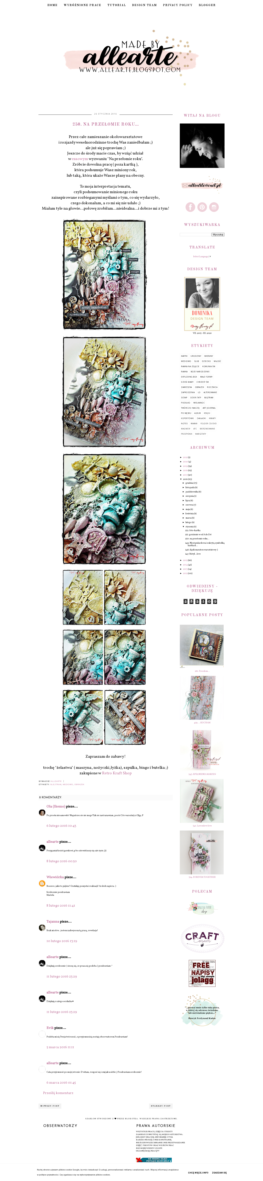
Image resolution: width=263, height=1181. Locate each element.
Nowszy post (49, 1106)
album (197, 413)
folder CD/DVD (209, 423)
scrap (184, 397)
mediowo (68, 784)
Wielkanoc (199, 402)
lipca (188, 500)
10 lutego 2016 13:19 (62, 941)
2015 (185, 560)
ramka (184, 371)
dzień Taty (195, 397)
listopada (190, 487)
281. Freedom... (202, 671)
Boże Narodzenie (200, 371)
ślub (196, 361)
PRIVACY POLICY (178, 5)
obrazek (79, 784)
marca (189, 518)
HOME (52, 5)
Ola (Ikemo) (56, 806)
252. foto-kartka (192, 530)
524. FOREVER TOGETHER (202, 877)
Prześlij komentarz (58, 1093)
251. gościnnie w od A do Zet (198, 534)
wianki (194, 423)
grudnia (190, 483)
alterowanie (210, 392)
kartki (184, 356)
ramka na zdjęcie (190, 366)
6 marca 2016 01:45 (61, 1082)
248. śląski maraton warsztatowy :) (201, 549)
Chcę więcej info (198, 1173)
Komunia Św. (209, 366)
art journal (209, 408)
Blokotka (131, 1118)
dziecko (206, 361)
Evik (50, 1027)
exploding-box (189, 377)
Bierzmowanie (207, 428)
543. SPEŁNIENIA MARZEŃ (202, 774)
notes (184, 423)
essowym (80, 159)
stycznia (190, 526)
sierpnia (190, 496)
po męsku (186, 413)
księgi (207, 413)
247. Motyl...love (193, 554)
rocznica (212, 387)
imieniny (208, 356)
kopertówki (187, 418)
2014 (185, 564)
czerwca (190, 505)
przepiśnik (186, 434)
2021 (185, 457)
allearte (53, 841)
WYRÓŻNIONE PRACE (82, 5)
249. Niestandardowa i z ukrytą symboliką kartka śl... (205, 544)
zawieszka (186, 387)
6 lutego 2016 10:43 (61, 825)
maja (188, 509)
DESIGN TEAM (144, 5)
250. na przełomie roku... (197, 538)
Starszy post (161, 1106)
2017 (185, 475)
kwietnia (190, 513)
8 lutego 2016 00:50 (62, 861)
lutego (189, 522)
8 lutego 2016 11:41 (61, 905)
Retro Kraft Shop (117, 773)
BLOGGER (207, 5)
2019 (185, 466)
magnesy (185, 428)
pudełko (185, 402)
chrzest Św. (202, 382)
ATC (195, 428)
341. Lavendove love (202, 825)
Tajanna (53, 921)
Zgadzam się (219, 1173)
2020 (185, 461)
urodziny (196, 356)
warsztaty (200, 434)
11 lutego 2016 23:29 (62, 976)
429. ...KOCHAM (202, 722)
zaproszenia (188, 392)
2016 (185, 479)
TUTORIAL (116, 5)
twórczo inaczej (190, 408)
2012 (185, 573)
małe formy (206, 377)
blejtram (55, 784)
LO (199, 392)
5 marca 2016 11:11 (60, 1047)
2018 (185, 470)
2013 (185, 569)
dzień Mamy (187, 382)
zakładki (201, 418)
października (192, 491)
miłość (217, 361)
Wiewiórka (55, 877)
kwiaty (212, 418)
